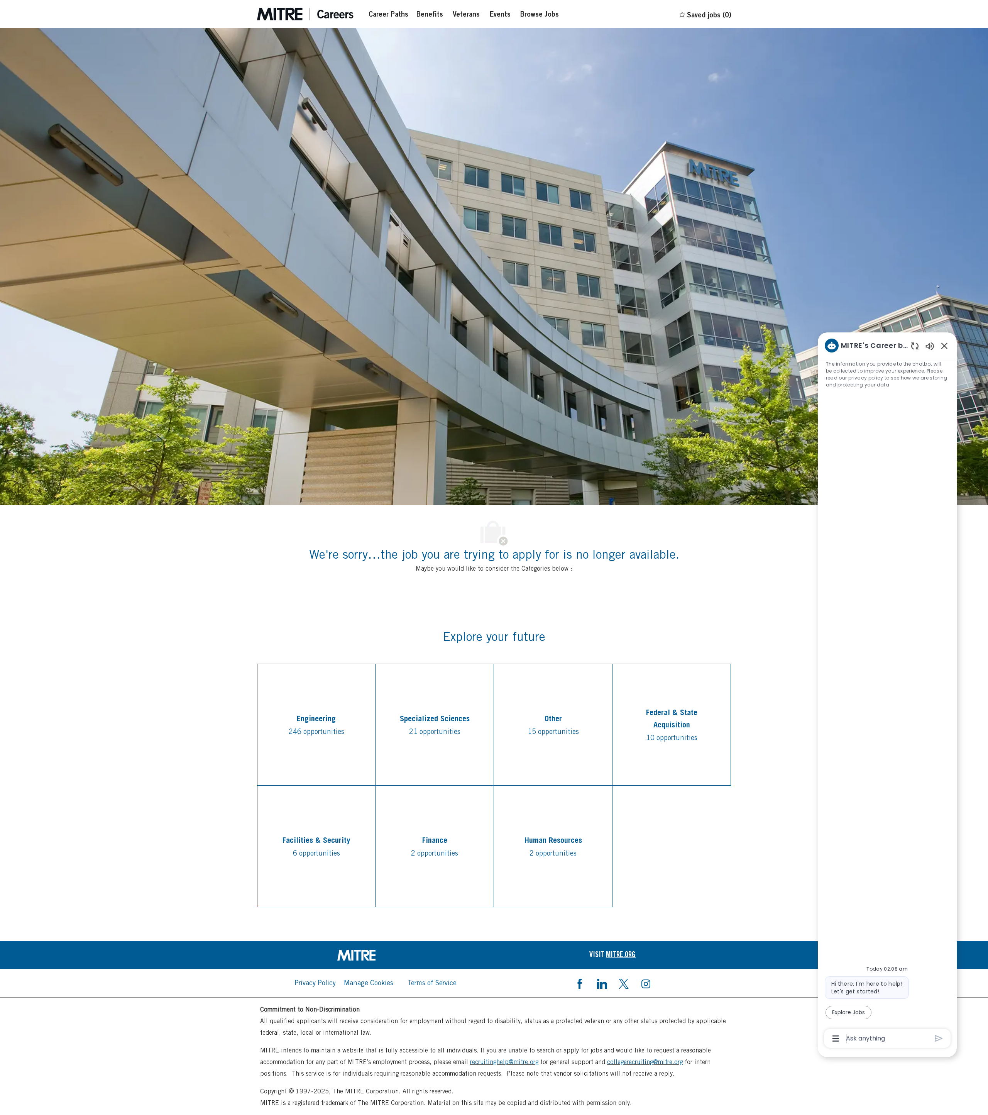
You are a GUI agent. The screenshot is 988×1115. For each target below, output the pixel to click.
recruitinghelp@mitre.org (504, 1062)
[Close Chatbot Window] (944, 345)
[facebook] (579, 983)
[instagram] (645, 983)
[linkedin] (601, 983)
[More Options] (836, 1038)
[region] (887, 691)
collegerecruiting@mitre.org (645, 1062)
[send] (939, 1038)
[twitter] (623, 983)
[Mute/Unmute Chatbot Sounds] (930, 345)
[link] (375, 955)
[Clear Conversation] (914, 346)
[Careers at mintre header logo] (305, 14)
